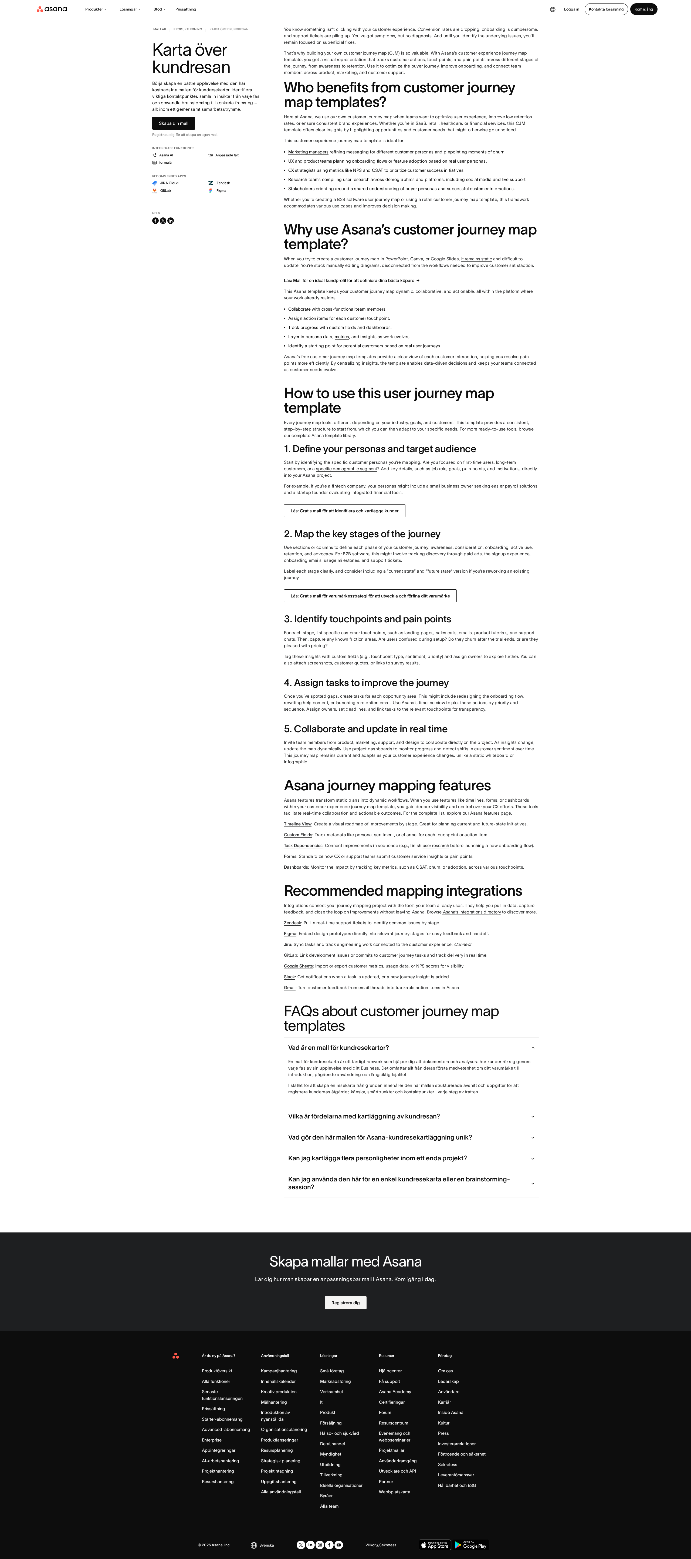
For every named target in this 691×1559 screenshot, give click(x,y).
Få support (389, 1381)
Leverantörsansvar (456, 1474)
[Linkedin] (310, 1545)
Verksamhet (331, 1391)
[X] (301, 1545)
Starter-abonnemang (222, 1419)
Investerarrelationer (457, 1443)
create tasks (352, 696)
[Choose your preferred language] (553, 9)
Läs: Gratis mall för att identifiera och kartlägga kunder (345, 510)
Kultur (443, 1422)
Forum (385, 1412)
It (321, 1402)
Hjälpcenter (390, 1370)
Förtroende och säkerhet (462, 1454)
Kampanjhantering (279, 1370)
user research (356, 179)
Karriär (444, 1402)
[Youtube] (338, 1545)
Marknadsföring (335, 1381)
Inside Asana (450, 1412)
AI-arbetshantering (220, 1460)
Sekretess (447, 1464)
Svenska (266, 1545)
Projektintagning (277, 1471)
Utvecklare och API (397, 1471)
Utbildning (330, 1464)
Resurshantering (218, 1481)
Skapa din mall (173, 123)
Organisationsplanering (284, 1429)
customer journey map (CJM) (372, 53)
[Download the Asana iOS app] (435, 1545)
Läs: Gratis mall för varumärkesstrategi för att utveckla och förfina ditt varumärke (370, 595)
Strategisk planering (280, 1460)
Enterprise (212, 1439)
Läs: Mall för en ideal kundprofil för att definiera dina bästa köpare (349, 280)
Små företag (332, 1370)
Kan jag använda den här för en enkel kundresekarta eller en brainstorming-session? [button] (399, 1183)
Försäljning (331, 1422)
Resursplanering (277, 1450)
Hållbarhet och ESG (457, 1485)
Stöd (158, 9)
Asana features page (490, 813)
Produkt (327, 1412)
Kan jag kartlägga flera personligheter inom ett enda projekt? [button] (377, 1158)
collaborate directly (444, 742)
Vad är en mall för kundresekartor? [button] (338, 1047)
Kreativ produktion (279, 1391)
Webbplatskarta (394, 1491)
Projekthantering (218, 1471)
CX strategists (302, 170)
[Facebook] (329, 1545)
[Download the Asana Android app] (470, 1545)
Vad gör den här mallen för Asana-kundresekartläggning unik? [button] (380, 1137)
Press (443, 1433)
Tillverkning (331, 1474)
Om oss (445, 1370)
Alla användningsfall (281, 1491)
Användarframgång (398, 1460)
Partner (386, 1481)
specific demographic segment (346, 468)
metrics (342, 336)
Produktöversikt (217, 1370)
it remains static (476, 258)
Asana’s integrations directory (471, 911)
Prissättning (185, 9)
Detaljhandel (332, 1443)
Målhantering (274, 1402)
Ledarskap (448, 1381)
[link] (159, 30)
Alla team (329, 1506)
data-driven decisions (445, 363)
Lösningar (128, 9)
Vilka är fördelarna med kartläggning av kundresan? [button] (364, 1116)
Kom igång (644, 9)
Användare (448, 1391)
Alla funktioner (216, 1381)
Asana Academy (395, 1391)
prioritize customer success (416, 170)
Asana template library (332, 435)
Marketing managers (308, 151)
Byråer (326, 1495)
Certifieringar (392, 1402)
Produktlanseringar (279, 1439)
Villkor (370, 1545)
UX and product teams (310, 161)
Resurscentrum (393, 1422)
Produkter (94, 9)
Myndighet (330, 1454)
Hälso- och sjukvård (339, 1433)
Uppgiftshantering (279, 1481)
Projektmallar (391, 1450)
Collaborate (299, 309)
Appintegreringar (218, 1450)
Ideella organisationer (341, 1485)
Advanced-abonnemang (226, 1429)
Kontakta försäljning (606, 9)
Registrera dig (345, 1302)
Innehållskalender (278, 1381)
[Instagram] (320, 1545)
